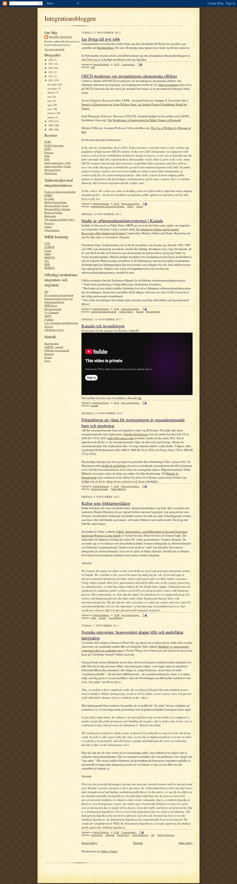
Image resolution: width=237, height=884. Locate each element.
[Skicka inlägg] (140, 64)
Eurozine (48, 152)
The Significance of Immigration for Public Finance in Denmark (144, 120)
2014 (51, 68)
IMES (47, 254)
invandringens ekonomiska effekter (108, 206)
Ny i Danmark (51, 312)
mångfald (110, 835)
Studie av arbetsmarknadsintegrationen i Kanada (122, 220)
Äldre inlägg (185, 843)
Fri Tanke (49, 198)
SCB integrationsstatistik (56, 350)
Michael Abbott (153, 312)
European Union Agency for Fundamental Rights (58, 300)
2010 (51, 121)
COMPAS (49, 247)
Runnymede (50, 216)
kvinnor (102, 618)
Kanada (48, 357)
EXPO (47, 149)
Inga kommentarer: (130, 204)
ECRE (47, 141)
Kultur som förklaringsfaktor (105, 503)
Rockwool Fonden (53, 212)
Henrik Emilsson (60, 36)
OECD (47, 316)
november (52, 88)
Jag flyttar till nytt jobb (100, 39)
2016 (51, 60)
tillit (152, 835)
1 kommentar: (128, 64)
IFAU (47, 156)
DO (46, 291)
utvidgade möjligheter (114, 466)
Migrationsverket (53, 309)
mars (50, 109)
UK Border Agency (54, 329)
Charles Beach (126, 312)
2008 (51, 129)
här (139, 398)
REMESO (49, 267)
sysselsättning (116, 618)
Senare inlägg (89, 843)
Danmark (49, 353)
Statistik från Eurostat (135, 434)
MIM (47, 264)
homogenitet (97, 835)
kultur (93, 618)
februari (51, 113)
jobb (93, 67)
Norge (47, 360)
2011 (51, 80)
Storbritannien (51, 343)
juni (49, 96)
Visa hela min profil (54, 49)
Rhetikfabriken (105, 48)
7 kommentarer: (129, 832)
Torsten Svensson (166, 835)
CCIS (47, 243)
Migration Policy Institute (57, 209)
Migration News (52, 169)
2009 (51, 125)
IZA (46, 261)
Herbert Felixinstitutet (55, 202)
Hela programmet (169, 85)
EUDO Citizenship (53, 145)
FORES (48, 195)
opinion (139, 206)
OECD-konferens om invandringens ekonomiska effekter (129, 76)
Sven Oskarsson (140, 835)
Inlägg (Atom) (109, 851)
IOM (47, 159)
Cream (47, 250)
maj (49, 100)
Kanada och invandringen (103, 326)
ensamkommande (99, 489)
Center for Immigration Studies (60, 191)
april (50, 105)
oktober (51, 92)
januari (51, 117)
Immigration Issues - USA (57, 162)
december (52, 84)
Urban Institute (51, 230)
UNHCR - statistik (53, 347)
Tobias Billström (118, 489)
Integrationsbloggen (70, 18)
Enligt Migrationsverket (120, 438)
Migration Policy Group (56, 205)
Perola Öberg (123, 835)
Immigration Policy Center (57, 166)
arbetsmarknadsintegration (103, 312)
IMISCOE (49, 257)
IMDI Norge (50, 305)
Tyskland (48, 319)
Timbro (48, 226)
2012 (51, 76)
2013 (51, 72)
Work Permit (50, 173)
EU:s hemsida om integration (58, 295)
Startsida (138, 843)
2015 (51, 63)
